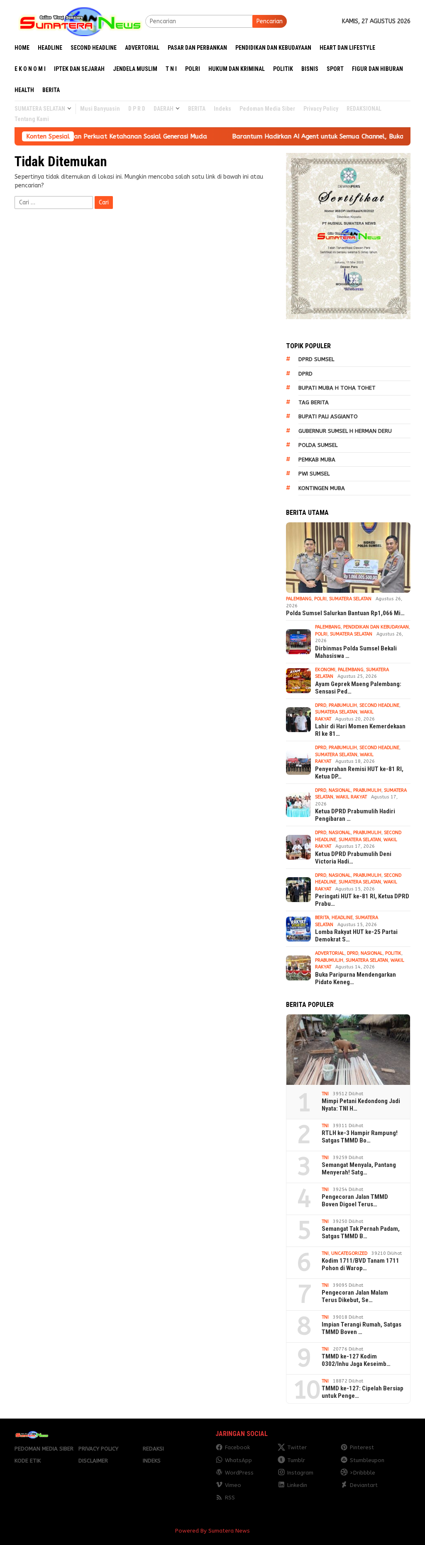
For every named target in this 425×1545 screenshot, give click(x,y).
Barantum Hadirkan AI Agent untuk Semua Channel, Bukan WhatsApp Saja (305, 136)
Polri (320, 599)
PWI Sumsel (314, 474)
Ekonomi (325, 669)
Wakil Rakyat (351, 797)
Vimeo (233, 1485)
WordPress (239, 1473)
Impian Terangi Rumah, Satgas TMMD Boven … (361, 1328)
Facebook (237, 1447)
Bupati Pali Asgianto (328, 416)
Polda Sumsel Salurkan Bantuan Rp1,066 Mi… (345, 613)
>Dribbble (362, 1473)
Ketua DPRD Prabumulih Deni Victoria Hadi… (353, 857)
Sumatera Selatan (350, 599)
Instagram (300, 1473)
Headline (342, 917)
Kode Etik (28, 1461)
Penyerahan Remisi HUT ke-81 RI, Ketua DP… (359, 772)
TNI (325, 1093)
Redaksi (153, 1449)
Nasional (340, 790)
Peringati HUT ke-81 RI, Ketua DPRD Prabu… (362, 900)
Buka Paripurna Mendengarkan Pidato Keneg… (355, 978)
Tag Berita (313, 402)
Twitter (297, 1447)
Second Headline (379, 705)
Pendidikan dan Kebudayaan (376, 627)
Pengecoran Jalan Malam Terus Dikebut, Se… (355, 1296)
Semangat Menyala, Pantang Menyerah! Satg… (359, 1168)
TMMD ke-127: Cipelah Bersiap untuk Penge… (362, 1392)
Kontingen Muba (321, 488)
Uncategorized (349, 1253)
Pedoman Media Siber (44, 1449)
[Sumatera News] (80, 20)
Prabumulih (343, 705)
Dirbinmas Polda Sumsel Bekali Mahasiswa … (356, 652)
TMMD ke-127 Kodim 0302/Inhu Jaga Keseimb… (356, 1360)
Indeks (152, 1461)
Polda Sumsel (317, 445)
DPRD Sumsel (316, 359)
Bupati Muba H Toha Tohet (337, 388)
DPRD (305, 374)
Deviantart (364, 1485)
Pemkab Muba (316, 459)
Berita (322, 917)
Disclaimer (93, 1461)
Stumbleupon (367, 1460)
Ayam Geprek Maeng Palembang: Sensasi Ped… (358, 687)
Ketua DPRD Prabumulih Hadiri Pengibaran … (355, 815)
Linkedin (297, 1485)
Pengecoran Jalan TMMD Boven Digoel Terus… (355, 1200)
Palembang (299, 599)
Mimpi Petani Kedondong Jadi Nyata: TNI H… (361, 1104)
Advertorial (329, 953)
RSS (230, 1497)
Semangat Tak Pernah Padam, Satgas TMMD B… (361, 1232)
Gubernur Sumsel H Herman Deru (345, 431)
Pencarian (269, 21)
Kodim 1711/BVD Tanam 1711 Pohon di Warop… (360, 1264)
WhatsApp (238, 1460)
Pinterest (362, 1447)
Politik (393, 953)
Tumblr (296, 1460)
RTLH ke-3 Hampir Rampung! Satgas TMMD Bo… (360, 1136)
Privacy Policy (98, 1449)
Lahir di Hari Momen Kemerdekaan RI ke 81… (360, 730)
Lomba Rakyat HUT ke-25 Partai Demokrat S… (356, 935)
